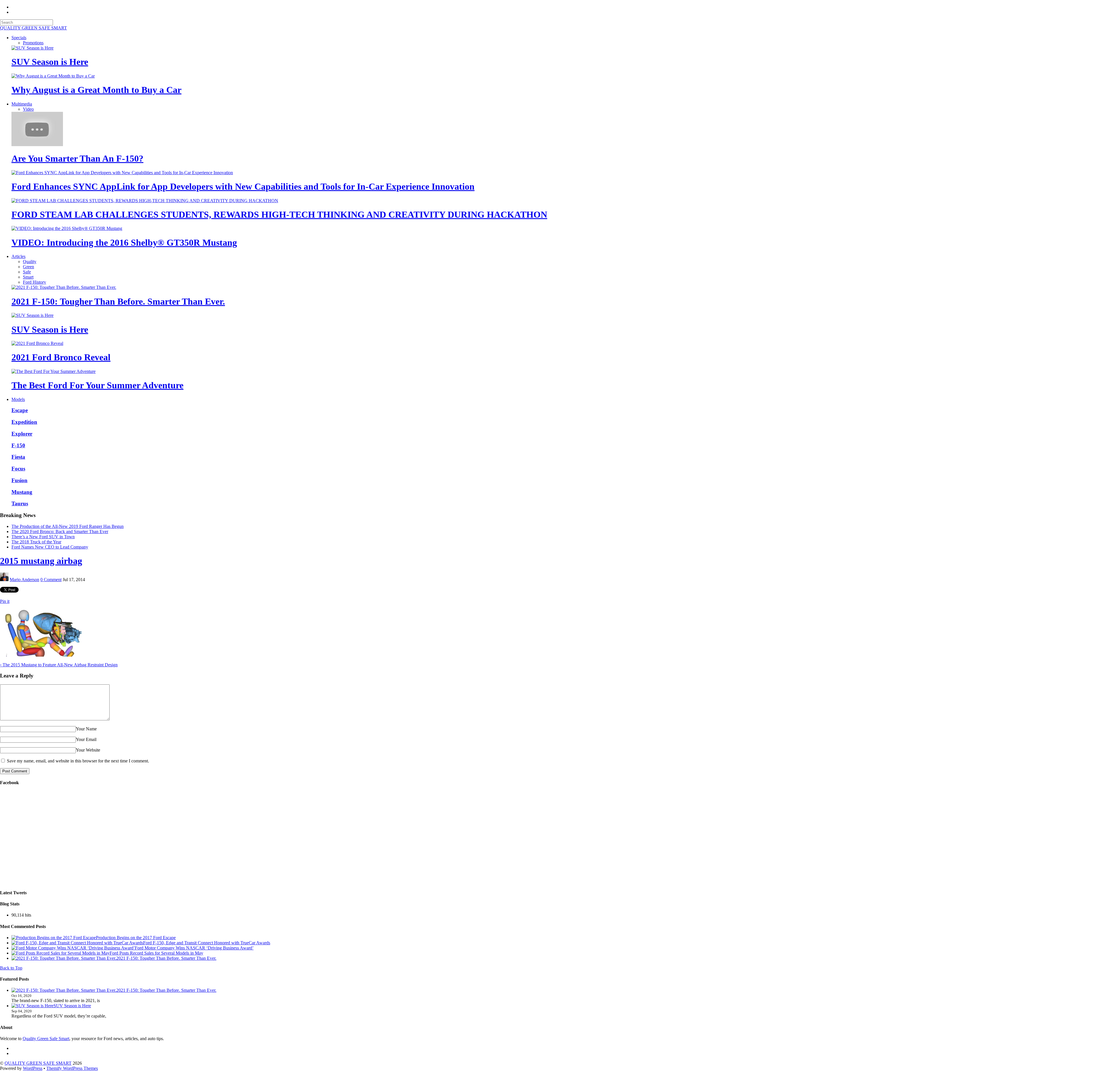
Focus (18, 469)
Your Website (88, 750)
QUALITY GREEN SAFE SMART (38, 1063)
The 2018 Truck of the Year (36, 541)
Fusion (19, 480)
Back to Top (11, 967)
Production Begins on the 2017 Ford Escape (136, 937)
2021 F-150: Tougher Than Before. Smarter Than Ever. (118, 301)
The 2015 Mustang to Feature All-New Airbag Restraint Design (59, 664)
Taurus (19, 503)
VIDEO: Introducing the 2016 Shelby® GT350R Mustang (124, 242)
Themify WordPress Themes (72, 1068)
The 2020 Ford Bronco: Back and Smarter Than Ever (59, 531)
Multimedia (21, 104)
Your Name (86, 728)
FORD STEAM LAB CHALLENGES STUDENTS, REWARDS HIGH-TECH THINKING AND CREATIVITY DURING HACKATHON (279, 214)
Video (28, 109)
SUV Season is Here (49, 62)
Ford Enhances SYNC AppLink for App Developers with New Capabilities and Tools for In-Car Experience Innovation (243, 186)
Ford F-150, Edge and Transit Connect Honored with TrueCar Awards (206, 942)
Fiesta (18, 457)
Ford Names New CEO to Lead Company (49, 547)
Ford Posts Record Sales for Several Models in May (156, 953)
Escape (19, 410)
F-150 (18, 445)
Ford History (34, 282)
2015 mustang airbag (41, 561)
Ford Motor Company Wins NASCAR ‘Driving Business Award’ (194, 947)
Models (18, 399)
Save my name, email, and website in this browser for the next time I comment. (78, 760)
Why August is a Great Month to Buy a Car (96, 90)
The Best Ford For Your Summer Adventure (97, 385)
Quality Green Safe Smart (46, 1038)
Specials (18, 37)
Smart (28, 277)
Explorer (21, 434)
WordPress (32, 1068)
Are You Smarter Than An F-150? (77, 158)
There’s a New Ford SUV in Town (43, 536)
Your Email (86, 739)
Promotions (33, 42)
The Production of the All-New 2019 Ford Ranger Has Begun (67, 526)
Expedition (24, 422)
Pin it (4, 601)
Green (28, 266)
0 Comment (51, 579)
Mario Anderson (24, 579)
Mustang (21, 492)
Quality (29, 261)
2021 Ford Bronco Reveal (60, 357)
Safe (27, 271)
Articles (18, 256)
